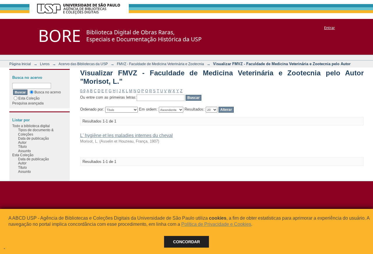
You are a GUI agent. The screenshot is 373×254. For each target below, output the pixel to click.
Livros (45, 64)
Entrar (329, 27)
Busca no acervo (47, 92)
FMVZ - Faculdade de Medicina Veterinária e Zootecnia (160, 64)
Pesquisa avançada (28, 103)
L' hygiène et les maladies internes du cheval (126, 135)
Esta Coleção (29, 98)
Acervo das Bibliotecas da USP (83, 64)
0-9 (82, 91)
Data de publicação (33, 138)
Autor (22, 142)
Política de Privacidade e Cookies (216, 224)
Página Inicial (20, 64)
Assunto (24, 151)
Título (22, 146)
